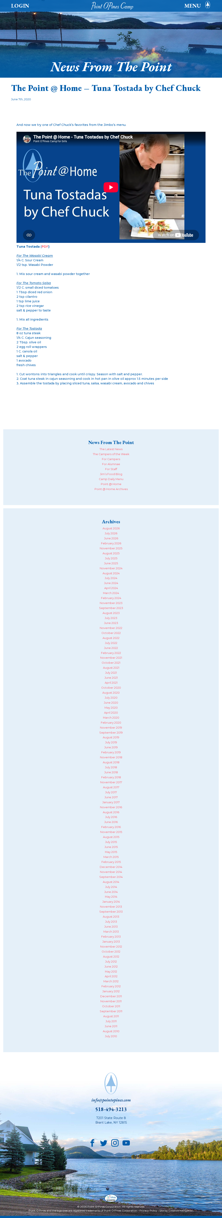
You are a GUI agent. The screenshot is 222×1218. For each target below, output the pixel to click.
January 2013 (111, 941)
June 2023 (111, 623)
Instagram (115, 1142)
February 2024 (111, 598)
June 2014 (111, 892)
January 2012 (111, 991)
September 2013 (111, 911)
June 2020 (111, 702)
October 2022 (111, 633)
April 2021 (111, 682)
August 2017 (111, 787)
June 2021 (111, 677)
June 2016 (111, 822)
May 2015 (111, 852)
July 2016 (111, 817)
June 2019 (111, 747)
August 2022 (111, 638)
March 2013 (111, 931)
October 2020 (111, 687)
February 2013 (111, 936)
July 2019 (111, 742)
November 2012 (111, 946)
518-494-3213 (111, 1109)
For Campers (111, 459)
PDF (45, 247)
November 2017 (111, 782)
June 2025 (111, 563)
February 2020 (111, 722)
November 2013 (111, 906)
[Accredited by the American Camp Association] (111, 1198)
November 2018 (111, 757)
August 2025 (111, 553)
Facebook (92, 1142)
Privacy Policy (148, 1210)
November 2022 (111, 628)
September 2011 (111, 1011)
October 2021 (111, 662)
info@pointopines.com (111, 1100)
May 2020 (111, 707)
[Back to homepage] (113, 6)
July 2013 (111, 921)
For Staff (111, 469)
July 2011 (111, 1021)
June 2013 (111, 926)
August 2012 (111, 956)
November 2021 (111, 657)
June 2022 (111, 648)
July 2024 (111, 578)
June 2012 (111, 966)
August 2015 (111, 837)
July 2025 (111, 558)
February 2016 (111, 827)
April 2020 (111, 712)
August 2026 (111, 528)
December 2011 (111, 996)
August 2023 (111, 613)
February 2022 (111, 653)
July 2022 (111, 643)
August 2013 (111, 916)
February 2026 (111, 543)
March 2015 (111, 857)
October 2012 (111, 951)
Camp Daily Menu (111, 479)
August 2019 (111, 737)
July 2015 (111, 842)
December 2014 (111, 867)
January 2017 (111, 802)
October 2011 (111, 1006)
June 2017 (111, 797)
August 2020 (111, 692)
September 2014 (111, 877)
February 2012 (111, 986)
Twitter (104, 1142)
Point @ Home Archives (111, 489)
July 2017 (111, 792)
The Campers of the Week (111, 454)
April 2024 (111, 588)
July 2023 (111, 618)
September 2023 (111, 608)
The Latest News (111, 449)
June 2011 (111, 1026)
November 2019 (111, 727)
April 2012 (111, 976)
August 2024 (111, 573)
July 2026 (111, 533)
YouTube (126, 1142)
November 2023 (111, 603)
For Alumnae (111, 464)
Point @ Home (111, 484)
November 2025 (111, 548)
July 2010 (111, 1036)
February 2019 (111, 752)
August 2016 (111, 812)
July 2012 (111, 961)
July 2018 (111, 767)
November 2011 (111, 1001)
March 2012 (111, 981)
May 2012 (111, 971)
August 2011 (111, 1016)
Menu (192, 6)
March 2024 (111, 593)
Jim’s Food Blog (111, 474)
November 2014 (111, 872)
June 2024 (111, 583)
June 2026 (111, 538)
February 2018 (111, 777)
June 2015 (111, 847)
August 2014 (111, 882)
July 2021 (111, 672)
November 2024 (111, 568)
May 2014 (111, 896)
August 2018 (111, 762)
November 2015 (111, 832)
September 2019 (111, 732)
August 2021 (111, 667)
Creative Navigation (180, 1210)
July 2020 (111, 697)
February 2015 (111, 862)
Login (20, 6)
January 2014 (111, 901)
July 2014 (111, 887)
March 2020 (111, 717)
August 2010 (111, 1031)
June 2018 (111, 772)
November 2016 (111, 807)
